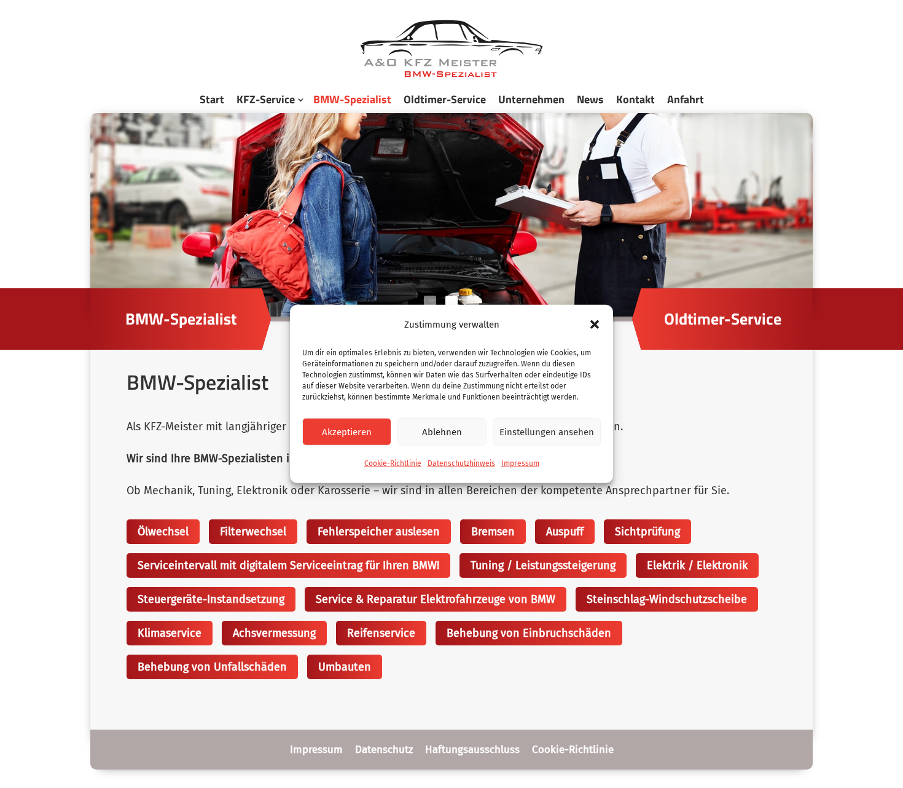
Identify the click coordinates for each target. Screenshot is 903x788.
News (590, 99)
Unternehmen (531, 99)
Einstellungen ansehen (546, 432)
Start (212, 99)
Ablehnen (442, 432)
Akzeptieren (347, 432)
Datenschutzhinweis (461, 463)
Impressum (520, 463)
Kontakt (635, 99)
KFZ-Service (266, 99)
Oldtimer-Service (445, 99)
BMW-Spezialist (352, 99)
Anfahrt (685, 99)
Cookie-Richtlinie (392, 463)
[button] (594, 324)
